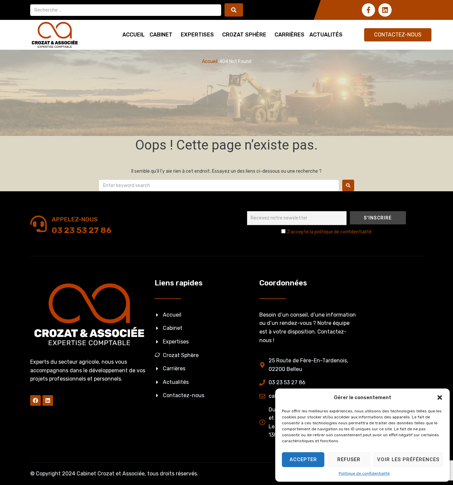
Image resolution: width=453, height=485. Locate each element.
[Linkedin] (385, 10)
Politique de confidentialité (364, 473)
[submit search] (234, 10)
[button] (439, 397)
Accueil (210, 61)
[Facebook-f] (368, 10)
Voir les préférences (408, 459)
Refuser (348, 459)
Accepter (303, 459)
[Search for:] (219, 185)
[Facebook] (35, 400)
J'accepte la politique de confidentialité (329, 232)
